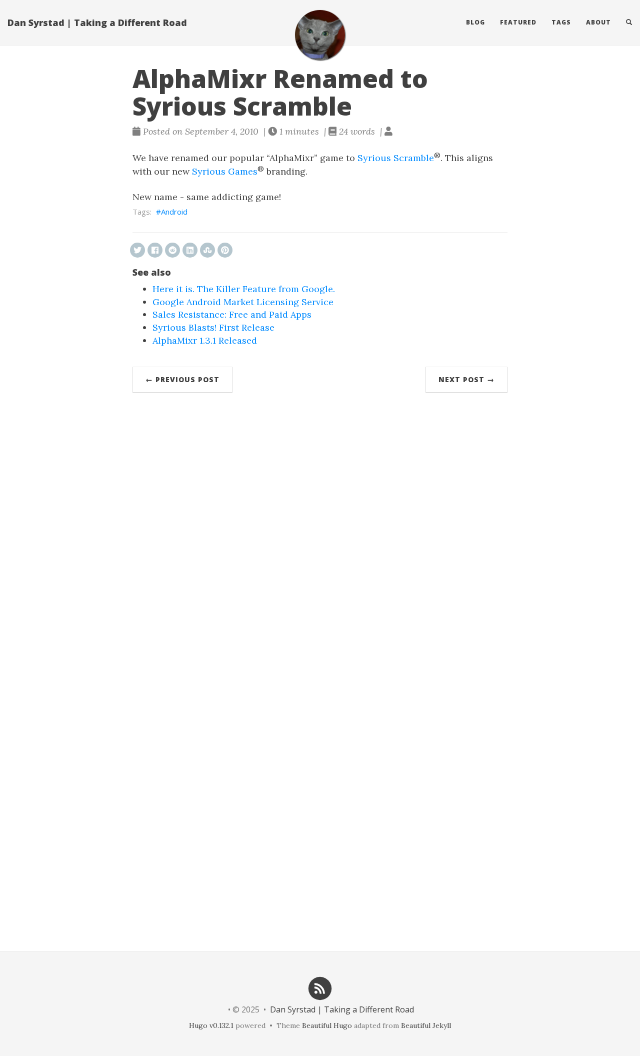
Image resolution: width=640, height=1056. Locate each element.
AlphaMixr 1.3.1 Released (204, 340)
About (598, 22)
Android (174, 212)
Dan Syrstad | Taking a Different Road (97, 23)
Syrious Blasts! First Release (213, 327)
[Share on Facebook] (155, 250)
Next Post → (466, 379)
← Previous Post (183, 379)
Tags (561, 22)
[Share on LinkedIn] (190, 250)
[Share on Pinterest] (225, 250)
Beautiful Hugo (327, 1025)
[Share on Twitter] (137, 250)
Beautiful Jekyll (426, 1025)
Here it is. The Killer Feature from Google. (243, 289)
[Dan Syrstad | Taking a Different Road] (320, 35)
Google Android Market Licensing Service (243, 302)
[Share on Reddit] (172, 250)
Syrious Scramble (396, 158)
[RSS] (320, 987)
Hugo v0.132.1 (211, 1025)
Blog (475, 22)
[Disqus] (320, 538)
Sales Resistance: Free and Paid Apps (232, 314)
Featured (518, 22)
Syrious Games (225, 171)
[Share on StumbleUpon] (207, 250)
